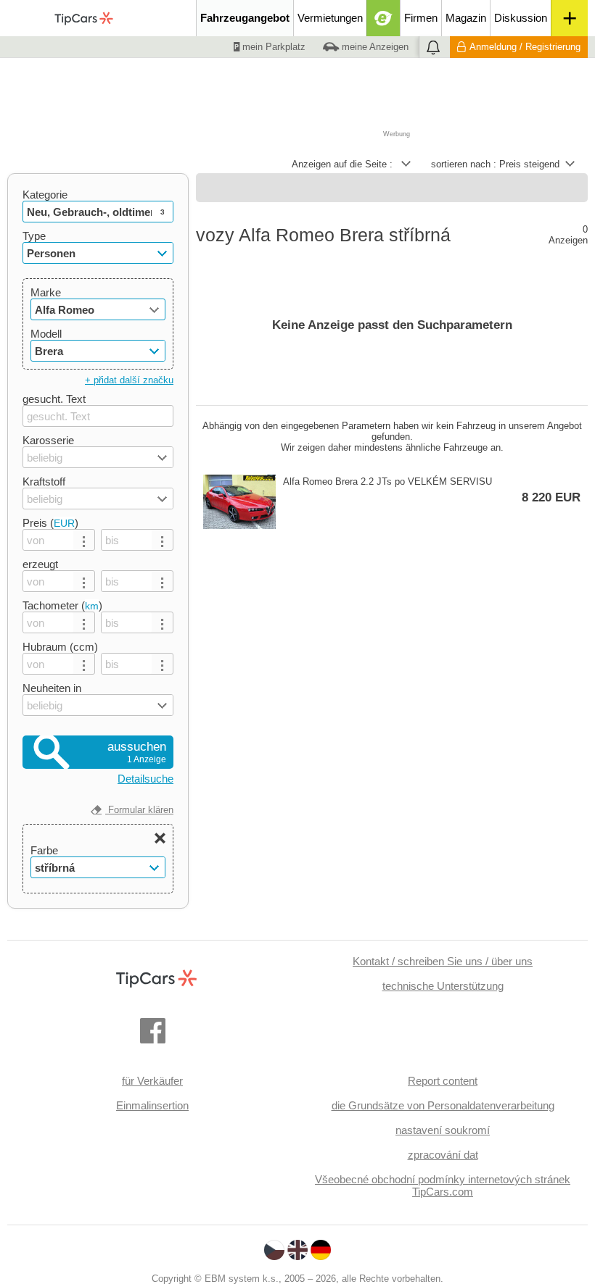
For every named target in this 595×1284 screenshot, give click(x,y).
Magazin (466, 18)
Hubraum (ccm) (60, 647)
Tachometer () (62, 605)
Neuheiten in (51, 688)
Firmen (421, 18)
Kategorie (44, 194)
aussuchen (136, 752)
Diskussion (520, 18)
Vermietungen (330, 18)
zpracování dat (443, 1154)
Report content (442, 1081)
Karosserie (48, 440)
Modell (46, 334)
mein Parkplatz (272, 46)
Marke (45, 292)
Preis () (50, 523)
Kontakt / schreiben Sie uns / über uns (443, 961)
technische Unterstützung (443, 986)
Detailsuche (145, 778)
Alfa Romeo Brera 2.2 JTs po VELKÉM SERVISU (431, 490)
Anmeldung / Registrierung (524, 46)
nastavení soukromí (442, 1130)
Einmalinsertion (152, 1105)
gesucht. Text (54, 399)
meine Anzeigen (374, 46)
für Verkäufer (152, 1081)
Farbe (44, 850)
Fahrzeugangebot (245, 18)
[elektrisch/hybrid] (383, 18)
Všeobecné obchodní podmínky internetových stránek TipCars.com (442, 1185)
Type (34, 236)
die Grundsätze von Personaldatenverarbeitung (443, 1105)
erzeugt (40, 564)
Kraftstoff (43, 481)
